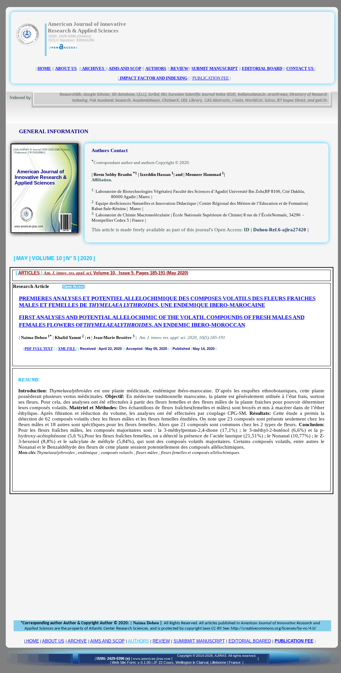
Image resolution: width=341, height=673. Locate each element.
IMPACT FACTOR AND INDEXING (153, 78)
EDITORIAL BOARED (250, 641)
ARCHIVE (77, 641)
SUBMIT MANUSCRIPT (214, 68)
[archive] (104, 68)
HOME (32, 641)
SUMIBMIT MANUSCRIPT (199, 641)
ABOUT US (53, 641)
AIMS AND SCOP (107, 641)
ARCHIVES (92, 68)
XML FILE (67, 349)
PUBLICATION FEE (294, 641)
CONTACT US (300, 68)
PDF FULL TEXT (39, 349)
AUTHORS (138, 641)
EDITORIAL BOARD (262, 68)
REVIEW (161, 641)
